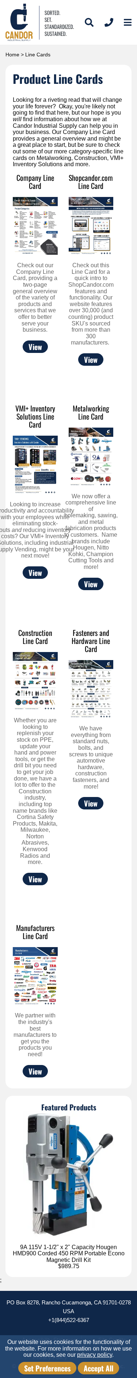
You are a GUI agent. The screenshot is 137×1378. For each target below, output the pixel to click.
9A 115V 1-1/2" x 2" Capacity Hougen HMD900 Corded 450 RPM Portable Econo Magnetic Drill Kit (69, 1253)
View (35, 346)
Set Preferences (47, 1368)
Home (12, 54)
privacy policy (94, 1355)
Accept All (98, 1368)
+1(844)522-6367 (68, 1320)
